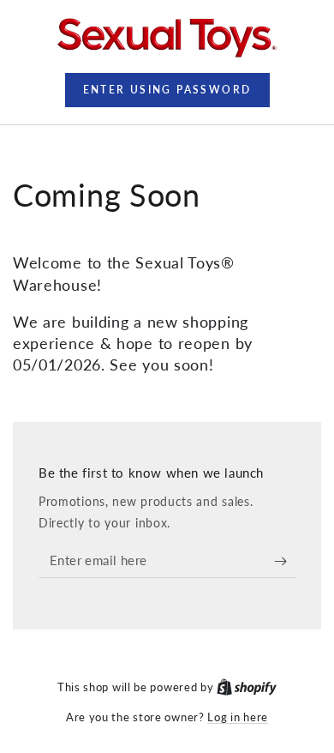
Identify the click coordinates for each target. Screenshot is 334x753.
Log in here (237, 717)
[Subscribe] (284, 561)
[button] (167, 90)
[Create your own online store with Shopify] (247, 687)
